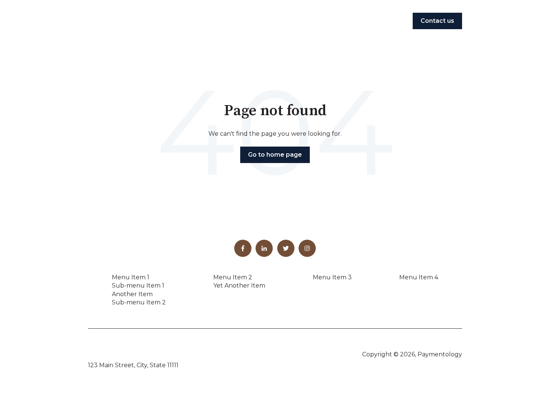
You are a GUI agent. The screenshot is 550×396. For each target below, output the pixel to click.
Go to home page (275, 154)
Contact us (437, 20)
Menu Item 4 (418, 277)
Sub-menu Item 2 (139, 302)
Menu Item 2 (232, 277)
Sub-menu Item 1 (138, 285)
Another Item (132, 294)
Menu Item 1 (130, 277)
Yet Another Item (239, 285)
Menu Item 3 (332, 277)
